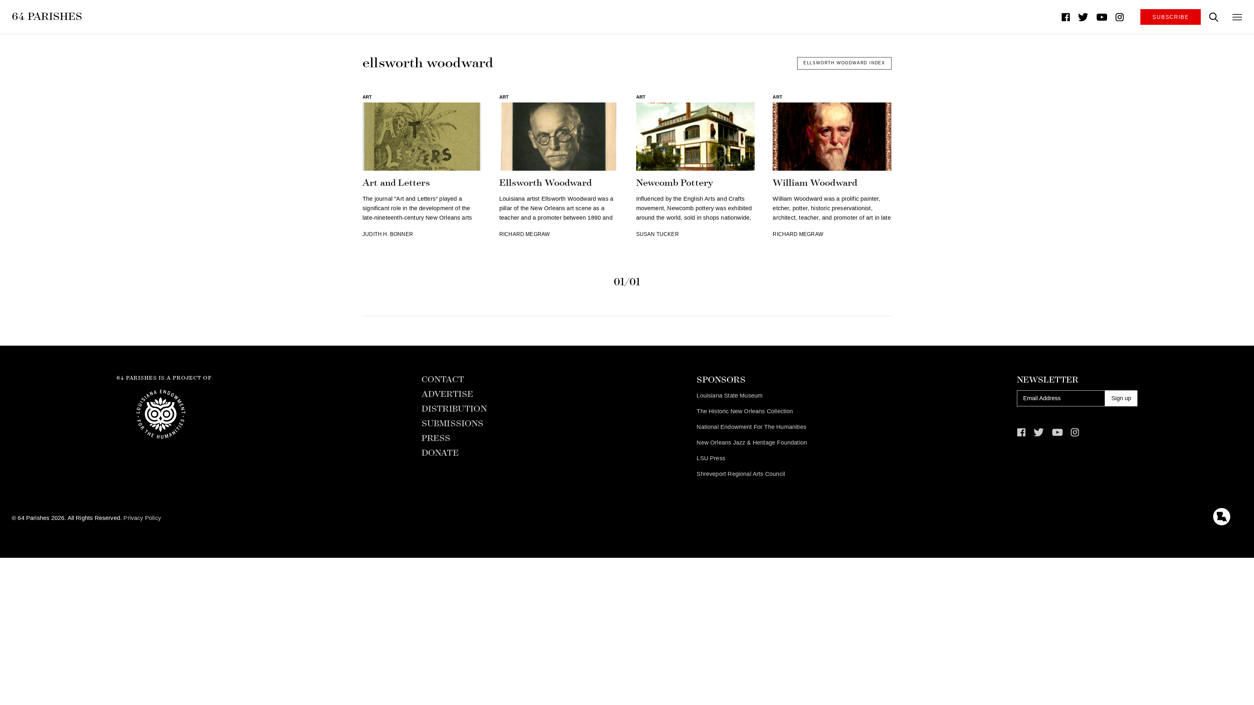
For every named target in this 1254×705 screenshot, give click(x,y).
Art (367, 97)
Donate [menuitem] (440, 453)
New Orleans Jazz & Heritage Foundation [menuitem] (752, 442)
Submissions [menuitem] (453, 423)
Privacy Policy (142, 518)
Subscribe (1170, 17)
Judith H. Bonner (387, 234)
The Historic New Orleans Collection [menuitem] (745, 411)
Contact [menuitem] (443, 379)
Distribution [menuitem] (454, 409)
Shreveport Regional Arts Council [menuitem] (741, 474)
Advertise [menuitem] (448, 394)
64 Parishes (47, 16)
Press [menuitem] (436, 438)
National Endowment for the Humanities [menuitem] (751, 427)
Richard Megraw (524, 234)
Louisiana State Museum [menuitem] (730, 395)
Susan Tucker (657, 234)
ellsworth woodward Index (844, 63)
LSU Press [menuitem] (711, 458)
